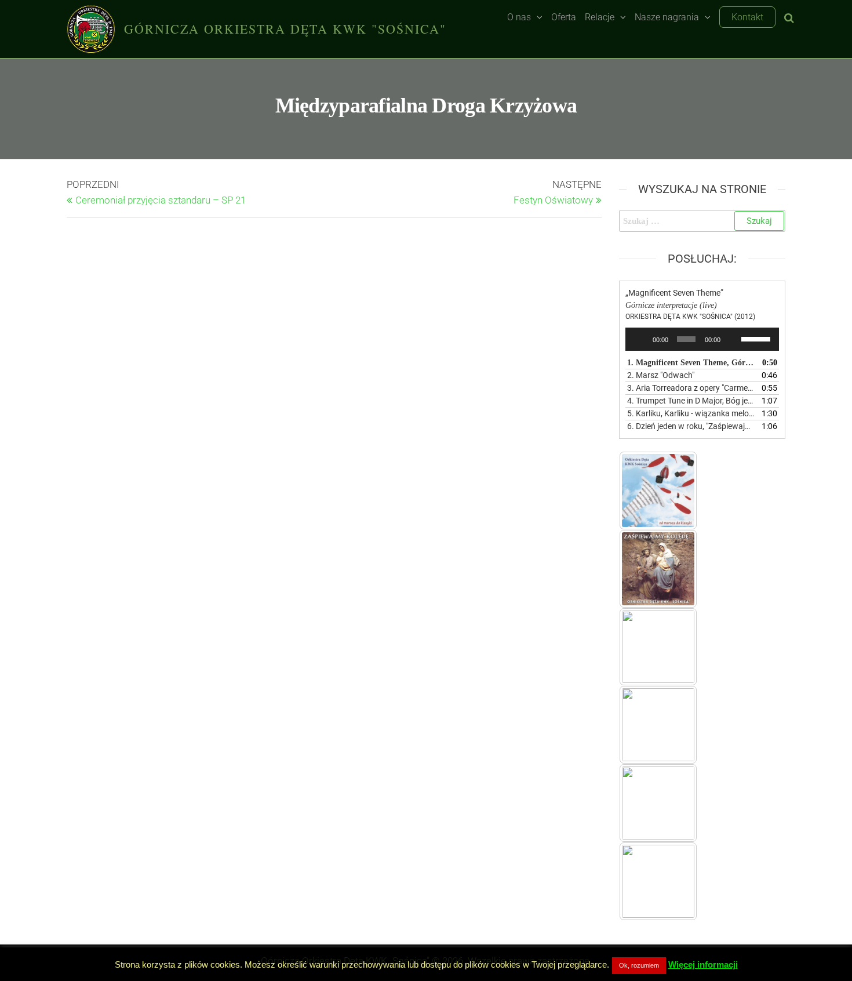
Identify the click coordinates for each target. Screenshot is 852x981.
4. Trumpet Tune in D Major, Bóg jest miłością (691, 400)
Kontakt (747, 17)
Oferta (563, 17)
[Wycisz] (732, 339)
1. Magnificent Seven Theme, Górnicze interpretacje (691, 362)
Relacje (599, 17)
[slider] (757, 338)
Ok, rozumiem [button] (639, 965)
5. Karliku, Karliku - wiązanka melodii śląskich (691, 413)
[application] (702, 339)
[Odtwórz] (640, 339)
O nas (519, 17)
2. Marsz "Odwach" (660, 375)
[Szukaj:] (702, 221)
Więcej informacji (703, 964)
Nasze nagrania (667, 17)
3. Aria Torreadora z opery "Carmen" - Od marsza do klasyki (691, 388)
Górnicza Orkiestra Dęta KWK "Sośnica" (285, 28)
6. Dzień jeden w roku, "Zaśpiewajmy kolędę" (691, 426)
